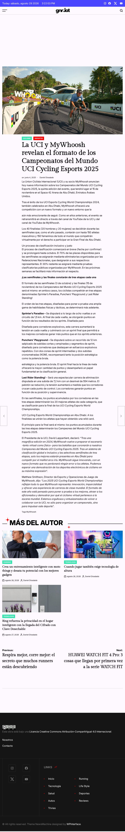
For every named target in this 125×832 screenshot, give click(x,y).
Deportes (39, 138)
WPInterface (74, 824)
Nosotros (7, 739)
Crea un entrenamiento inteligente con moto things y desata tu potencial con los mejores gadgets (31, 570)
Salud (51, 793)
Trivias (52, 808)
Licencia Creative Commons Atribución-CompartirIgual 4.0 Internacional (70, 731)
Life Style (84, 786)
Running (7, 562)
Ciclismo (27, 138)
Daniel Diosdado (47, 177)
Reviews (83, 800)
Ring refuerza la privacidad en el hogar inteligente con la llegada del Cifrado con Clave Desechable (29, 625)
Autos (51, 800)
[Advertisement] (62, 37)
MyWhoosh (31, 512)
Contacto (7, 745)
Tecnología (70, 562)
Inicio (51, 778)
